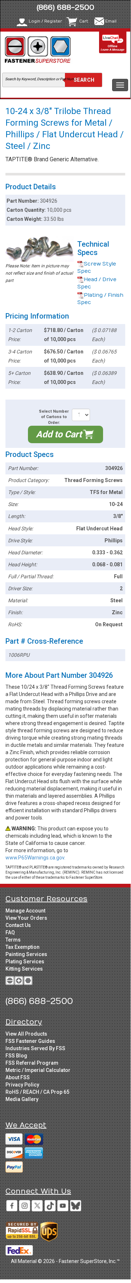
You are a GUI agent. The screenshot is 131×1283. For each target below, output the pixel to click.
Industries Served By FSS (35, 1048)
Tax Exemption (22, 947)
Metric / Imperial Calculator (37, 1070)
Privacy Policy (22, 1085)
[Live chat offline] (112, 42)
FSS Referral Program (31, 1063)
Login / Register (45, 21)
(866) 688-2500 (65, 7)
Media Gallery (21, 1099)
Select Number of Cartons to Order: (54, 417)
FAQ (10, 932)
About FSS (17, 1077)
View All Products (26, 1034)
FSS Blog (16, 1056)
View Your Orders (26, 918)
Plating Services (24, 961)
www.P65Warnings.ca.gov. (35, 858)
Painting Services (26, 954)
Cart (83, 21)
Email (110, 21)
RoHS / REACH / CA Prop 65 (37, 1092)
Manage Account (25, 911)
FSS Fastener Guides (30, 1041)
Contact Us (18, 925)
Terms (13, 940)
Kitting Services (24, 969)
